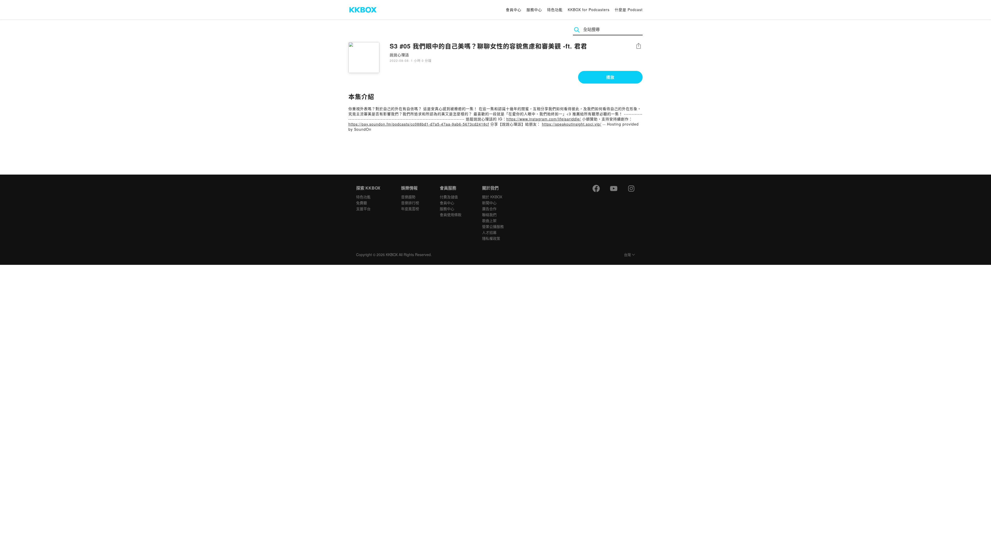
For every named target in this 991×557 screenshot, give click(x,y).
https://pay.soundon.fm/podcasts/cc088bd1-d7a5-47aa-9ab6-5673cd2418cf (418, 124)
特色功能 (555, 9)
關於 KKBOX (492, 196)
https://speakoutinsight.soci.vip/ (571, 124)
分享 (638, 46)
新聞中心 (489, 202)
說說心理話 (399, 54)
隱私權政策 (491, 238)
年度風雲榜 (410, 208)
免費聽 (361, 202)
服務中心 (534, 9)
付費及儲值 (449, 196)
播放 (610, 77)
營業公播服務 (493, 226)
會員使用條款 (450, 214)
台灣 (627, 255)
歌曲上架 (489, 220)
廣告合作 (489, 208)
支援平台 (363, 208)
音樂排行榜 (410, 202)
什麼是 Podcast (629, 9)
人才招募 (489, 232)
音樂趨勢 (408, 196)
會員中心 (513, 9)
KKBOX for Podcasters (589, 9)
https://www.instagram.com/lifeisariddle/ (543, 118)
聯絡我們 (489, 214)
